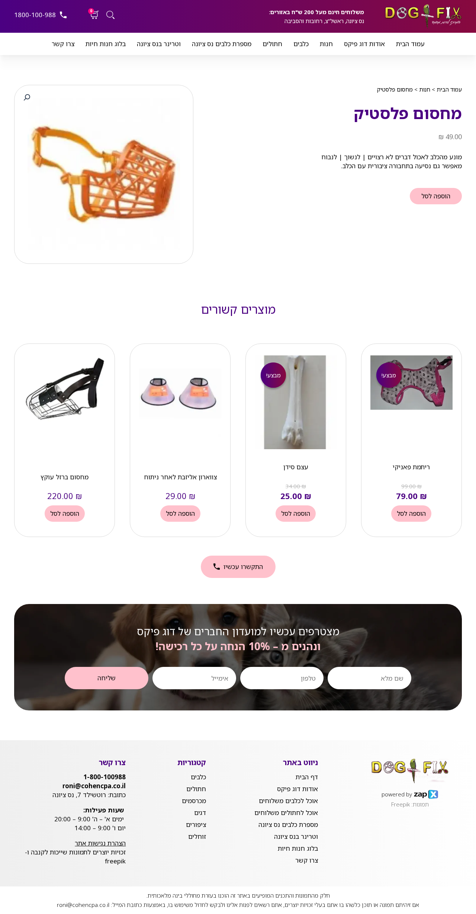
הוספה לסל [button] (411, 513)
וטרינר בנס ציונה (159, 43)
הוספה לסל (435, 196)
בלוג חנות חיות (106, 43)
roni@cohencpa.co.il (83, 904)
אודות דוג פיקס (364, 43)
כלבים (301, 43)
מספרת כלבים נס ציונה (221, 43)
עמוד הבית (410, 43)
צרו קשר (63, 43)
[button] (26, 97)
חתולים (272, 43)
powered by (397, 794)
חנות (326, 43)
